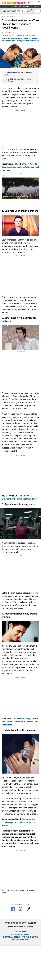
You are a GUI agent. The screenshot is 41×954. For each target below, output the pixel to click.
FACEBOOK (24, 38)
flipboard (15, 934)
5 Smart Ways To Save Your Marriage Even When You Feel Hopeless (20, 167)
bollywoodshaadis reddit (25, 937)
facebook (25, 934)
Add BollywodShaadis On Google (17, 11)
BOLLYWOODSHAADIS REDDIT (11, 41)
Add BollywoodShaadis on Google (19, 80)
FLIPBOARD (16, 38)
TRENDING (13, 7)
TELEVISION (35, 7)
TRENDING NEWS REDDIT (30, 41)
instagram (8, 937)
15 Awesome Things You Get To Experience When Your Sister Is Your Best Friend (20, 721)
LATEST (4, 7)
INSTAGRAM (33, 38)
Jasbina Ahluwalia (9, 33)
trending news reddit (21, 940)
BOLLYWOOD (24, 7)
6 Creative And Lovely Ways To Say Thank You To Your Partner (19, 822)
